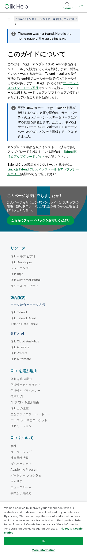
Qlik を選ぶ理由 (21, 379)
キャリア (17, 481)
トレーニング (20, 268)
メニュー (81, 8)
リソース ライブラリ (24, 285)
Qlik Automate (21, 359)
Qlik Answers (20, 347)
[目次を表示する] (8, 19)
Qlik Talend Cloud (23, 318)
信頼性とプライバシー (26, 390)
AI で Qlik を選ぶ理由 (25, 402)
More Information (43, 550)
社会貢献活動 (20, 457)
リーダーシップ (21, 452)
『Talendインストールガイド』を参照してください (46, 19)
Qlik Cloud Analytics (25, 341)
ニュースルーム (21, 487)
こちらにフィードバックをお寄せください (40, 220)
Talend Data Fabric (24, 324)
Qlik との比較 (20, 408)
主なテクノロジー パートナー (30, 414)
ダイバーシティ (21, 463)
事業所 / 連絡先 (21, 493)
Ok (43, 541)
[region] (43, 528)
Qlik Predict (19, 353)
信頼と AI (17, 396)
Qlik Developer (21, 262)
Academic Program (24, 469)
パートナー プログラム (26, 475)
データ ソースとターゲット (29, 420)
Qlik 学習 (17, 274)
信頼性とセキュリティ (26, 384)
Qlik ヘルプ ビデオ (23, 256)
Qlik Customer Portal (26, 280)
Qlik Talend (19, 312)
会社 (13, 446)
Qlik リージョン (21, 426)
